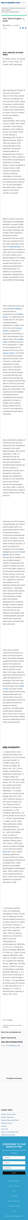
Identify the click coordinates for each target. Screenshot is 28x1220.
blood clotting (15, 309)
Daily (14, 1211)
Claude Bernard (14, 247)
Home (10, 1185)
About (13, 1045)
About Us (16, 1185)
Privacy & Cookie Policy (14, 1201)
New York (6, 852)
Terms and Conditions (14, 1206)
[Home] (10, 3)
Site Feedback (14, 1196)
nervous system (9, 353)
